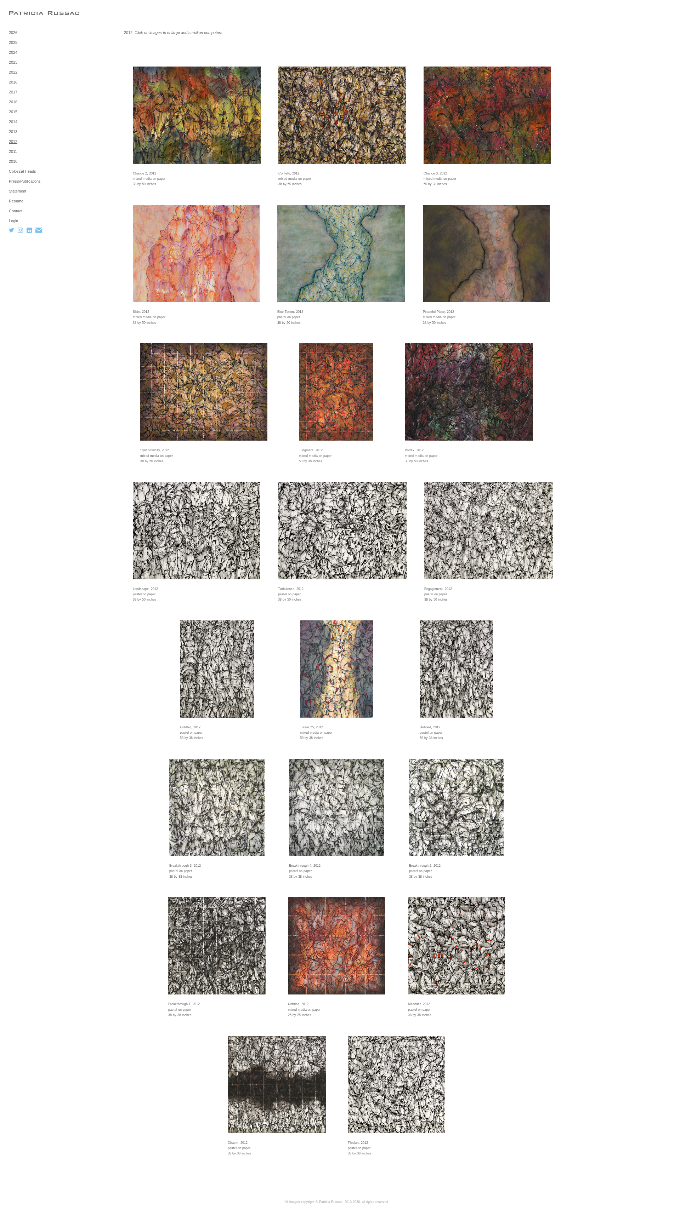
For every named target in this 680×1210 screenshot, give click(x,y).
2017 (13, 92)
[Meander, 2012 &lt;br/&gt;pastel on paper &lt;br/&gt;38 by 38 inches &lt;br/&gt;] (456, 945)
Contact (15, 211)
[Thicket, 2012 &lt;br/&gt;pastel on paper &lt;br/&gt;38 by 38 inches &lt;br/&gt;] (396, 1084)
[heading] (26, 13)
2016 (13, 102)
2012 (13, 141)
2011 (13, 151)
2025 (13, 42)
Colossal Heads (22, 171)
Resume (16, 201)
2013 (13, 132)
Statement (17, 191)
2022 (13, 72)
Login (13, 221)
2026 (13, 32)
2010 (13, 161)
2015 (13, 112)
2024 (13, 52)
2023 (13, 62)
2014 (13, 122)
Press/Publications (25, 181)
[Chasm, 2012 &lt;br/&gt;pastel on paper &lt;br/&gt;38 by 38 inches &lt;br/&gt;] (277, 1084)
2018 (13, 82)
